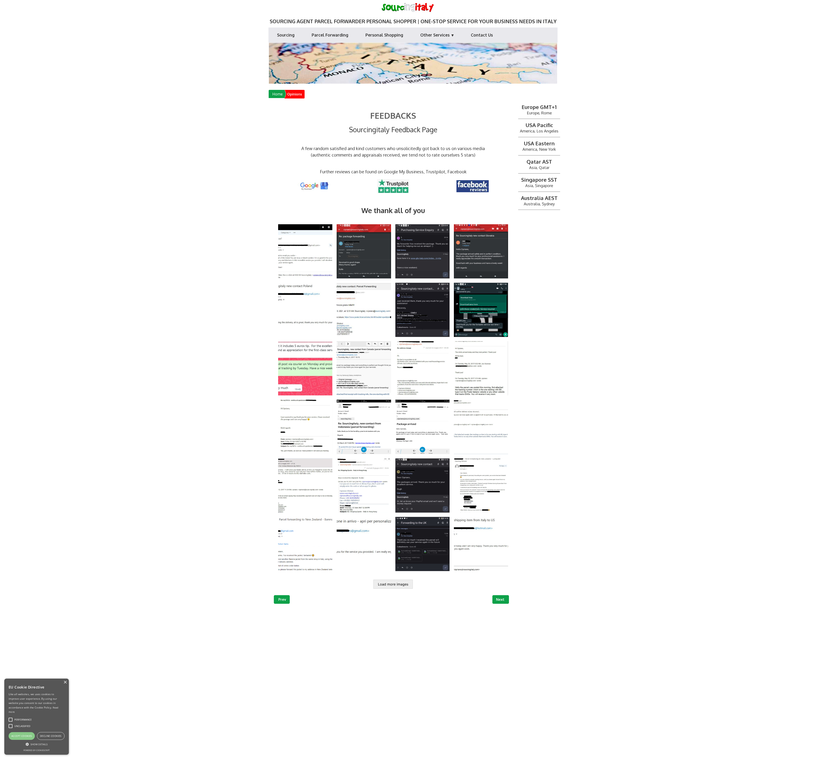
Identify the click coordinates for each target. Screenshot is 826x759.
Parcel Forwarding (330, 35)
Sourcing (285, 35)
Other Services (435, 35)
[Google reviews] (313, 191)
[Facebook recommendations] (472, 190)
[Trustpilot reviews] (393, 191)
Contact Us (482, 35)
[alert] (15, 756)
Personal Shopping (384, 35)
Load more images (393, 584)
